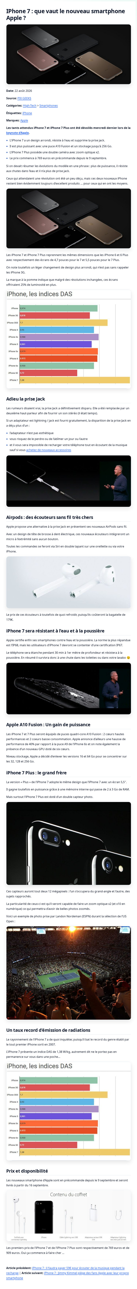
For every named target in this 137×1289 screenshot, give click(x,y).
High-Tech (29, 105)
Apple (24, 120)
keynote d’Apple (17, 133)
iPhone (27, 113)
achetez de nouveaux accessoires (48, 450)
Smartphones (48, 105)
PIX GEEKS (24, 98)
